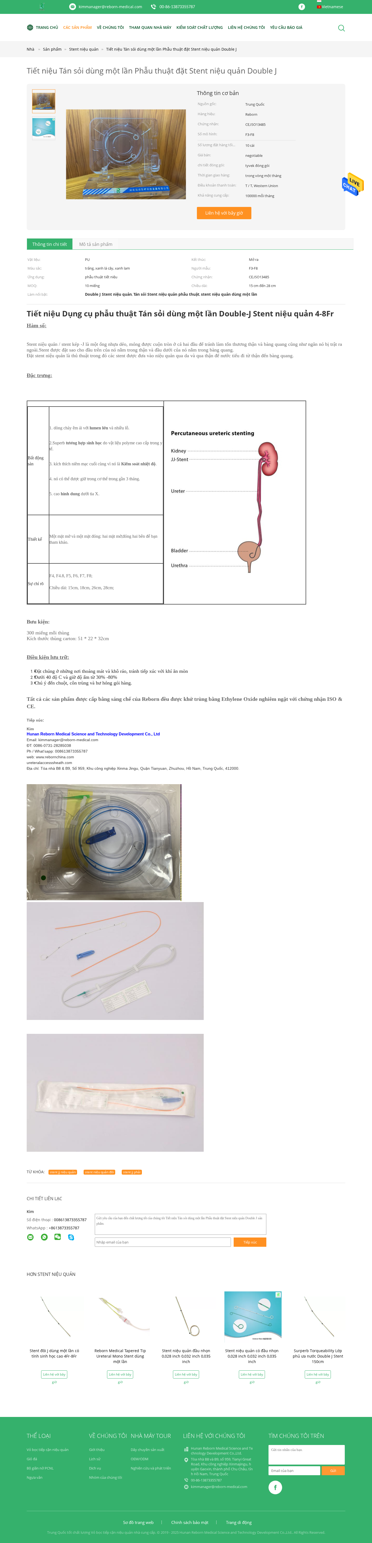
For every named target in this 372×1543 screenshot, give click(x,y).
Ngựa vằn (34, 1477)
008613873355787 (70, 1219)
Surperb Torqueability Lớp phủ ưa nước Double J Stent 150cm (318, 1356)
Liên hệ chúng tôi (246, 27)
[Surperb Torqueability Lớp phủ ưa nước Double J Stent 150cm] (318, 1316)
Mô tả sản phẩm (95, 244)
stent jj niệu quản (63, 1172)
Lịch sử (94, 1458)
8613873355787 (65, 1227)
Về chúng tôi (110, 27)
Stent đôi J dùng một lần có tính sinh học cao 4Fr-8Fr (54, 1353)
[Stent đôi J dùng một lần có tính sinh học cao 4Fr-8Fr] (55, 1316)
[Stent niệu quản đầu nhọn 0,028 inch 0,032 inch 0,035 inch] (187, 1316)
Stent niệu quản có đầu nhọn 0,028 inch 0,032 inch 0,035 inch (252, 1356)
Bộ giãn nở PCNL (40, 1468)
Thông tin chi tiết (49, 244)
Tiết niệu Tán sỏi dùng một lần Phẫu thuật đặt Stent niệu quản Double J (171, 49)
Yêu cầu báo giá (286, 27)
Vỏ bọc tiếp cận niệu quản (48, 1449)
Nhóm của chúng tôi (105, 1477)
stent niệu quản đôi (99, 1172)
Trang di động (239, 1522)
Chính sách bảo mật (189, 1522)
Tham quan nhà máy (150, 27)
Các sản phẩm (77, 27)
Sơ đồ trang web (138, 1522)
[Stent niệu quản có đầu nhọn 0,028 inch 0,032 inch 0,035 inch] (253, 1316)
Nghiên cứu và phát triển (151, 1468)
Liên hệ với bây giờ (224, 213)
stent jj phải (132, 1172)
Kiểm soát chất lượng (199, 27)
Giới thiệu (97, 1449)
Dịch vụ (95, 1468)
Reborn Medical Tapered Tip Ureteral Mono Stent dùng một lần (120, 1356)
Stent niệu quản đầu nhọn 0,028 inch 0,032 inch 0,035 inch (186, 1356)
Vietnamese (332, 6)
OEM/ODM (139, 1458)
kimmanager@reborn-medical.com (110, 6)
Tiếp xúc (250, 1242)
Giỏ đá (32, 1458)
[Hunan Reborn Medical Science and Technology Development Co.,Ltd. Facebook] (303, 7)
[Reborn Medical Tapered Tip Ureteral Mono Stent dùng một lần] (121, 1316)
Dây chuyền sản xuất (147, 1449)
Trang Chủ (47, 27)
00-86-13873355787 (177, 7)
